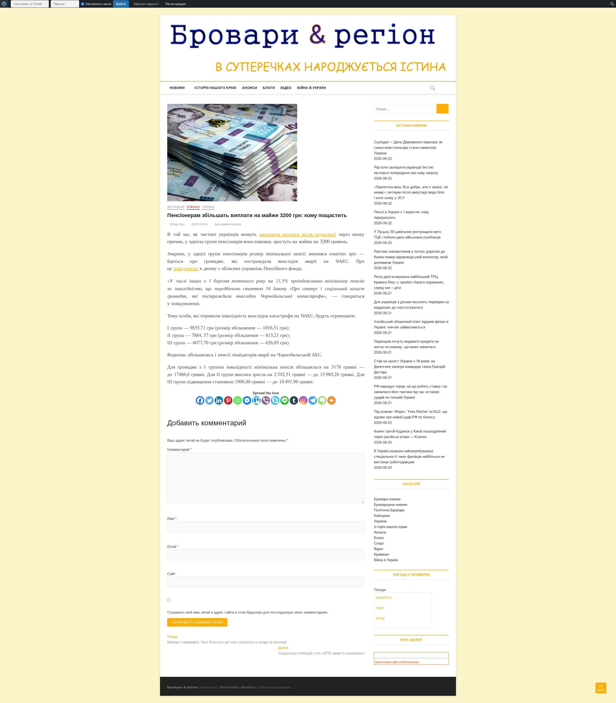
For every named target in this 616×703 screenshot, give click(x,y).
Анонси (249, 88)
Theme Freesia (229, 687)
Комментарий (179, 449)
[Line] (284, 400)
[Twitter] (209, 400)
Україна (208, 207)
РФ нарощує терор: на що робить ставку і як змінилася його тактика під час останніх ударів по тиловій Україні (410, 391)
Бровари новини (387, 498)
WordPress (248, 687)
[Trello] (256, 400)
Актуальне (176, 207)
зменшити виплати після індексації (297, 234)
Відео (286, 88)
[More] (331, 400)
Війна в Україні (311, 88)
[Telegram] (312, 400)
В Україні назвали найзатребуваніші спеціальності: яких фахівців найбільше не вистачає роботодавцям (409, 456)
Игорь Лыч (177, 224)
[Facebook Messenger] (247, 400)
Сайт (171, 573)
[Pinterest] (228, 400)
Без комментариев (227, 224)
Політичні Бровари (389, 509)
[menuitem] (4, 4)
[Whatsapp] (237, 400)
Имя (172, 518)
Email (173, 546)
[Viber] (266, 400)
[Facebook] (200, 400)
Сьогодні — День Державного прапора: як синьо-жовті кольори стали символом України (408, 147)
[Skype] (275, 400)
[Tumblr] (294, 400)
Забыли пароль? (146, 4)
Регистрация (176, 4)
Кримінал (381, 554)
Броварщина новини (390, 504)
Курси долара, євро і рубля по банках (397, 661)
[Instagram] (303, 400)
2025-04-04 (199, 224)
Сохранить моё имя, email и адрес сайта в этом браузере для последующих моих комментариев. (247, 612)
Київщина (382, 515)
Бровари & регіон (182, 686)
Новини (177, 88)
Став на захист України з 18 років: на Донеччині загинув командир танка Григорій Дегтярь (409, 366)
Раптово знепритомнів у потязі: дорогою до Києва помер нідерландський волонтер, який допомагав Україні (411, 257)
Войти (121, 4)
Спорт (379, 543)
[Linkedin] (219, 400)
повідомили (186, 268)
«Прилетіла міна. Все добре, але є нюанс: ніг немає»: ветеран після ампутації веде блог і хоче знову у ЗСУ (411, 192)
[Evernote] (322, 400)
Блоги (269, 88)
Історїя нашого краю (215, 88)
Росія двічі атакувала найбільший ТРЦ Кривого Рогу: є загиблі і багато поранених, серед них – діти (409, 282)
